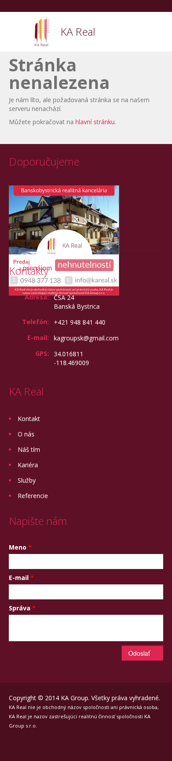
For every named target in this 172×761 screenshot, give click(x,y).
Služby (27, 480)
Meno (20, 547)
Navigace (16, 33)
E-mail (21, 577)
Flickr (29, 744)
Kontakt (29, 418)
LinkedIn (72, 744)
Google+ (51, 744)
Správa (22, 608)
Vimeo (114, 744)
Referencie (33, 495)
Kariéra (28, 465)
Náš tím (29, 449)
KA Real (77, 31)
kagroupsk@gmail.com (86, 338)
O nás (26, 434)
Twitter (93, 744)
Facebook (11, 744)
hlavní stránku (95, 122)
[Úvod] (41, 31)
